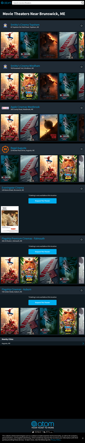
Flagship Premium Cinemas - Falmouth (23, 238)
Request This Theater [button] (42, 201)
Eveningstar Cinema (13, 187)
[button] (81, 25)
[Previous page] (3, 45)
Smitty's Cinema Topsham (25, 24)
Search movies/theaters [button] (22, 3)
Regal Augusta (18, 148)
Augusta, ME (6, 343)
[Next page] (81, 45)
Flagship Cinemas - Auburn (16, 289)
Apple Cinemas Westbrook (25, 107)
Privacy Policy (56, 440)
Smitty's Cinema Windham (25, 65)
